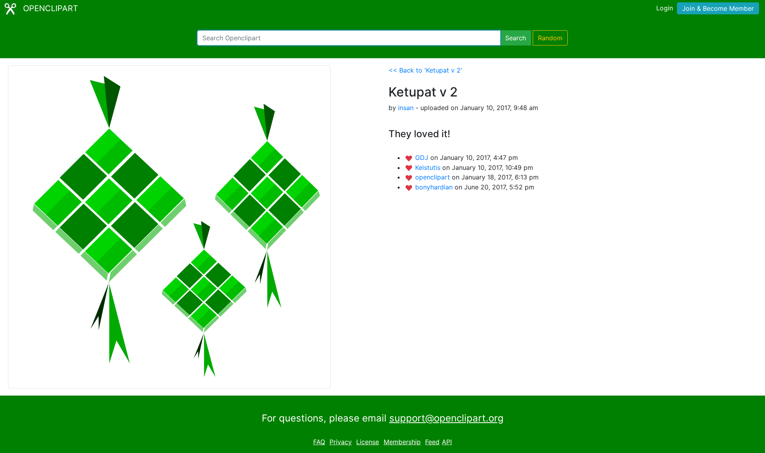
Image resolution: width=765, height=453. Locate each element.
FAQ (319, 442)
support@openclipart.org (446, 418)
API (447, 442)
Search (515, 38)
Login (664, 8)
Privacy (341, 442)
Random (550, 38)
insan (406, 108)
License (367, 442)
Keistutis (428, 167)
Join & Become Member (718, 8)
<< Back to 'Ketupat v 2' (425, 70)
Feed (432, 442)
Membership (402, 442)
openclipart (433, 177)
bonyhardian (435, 187)
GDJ (422, 158)
